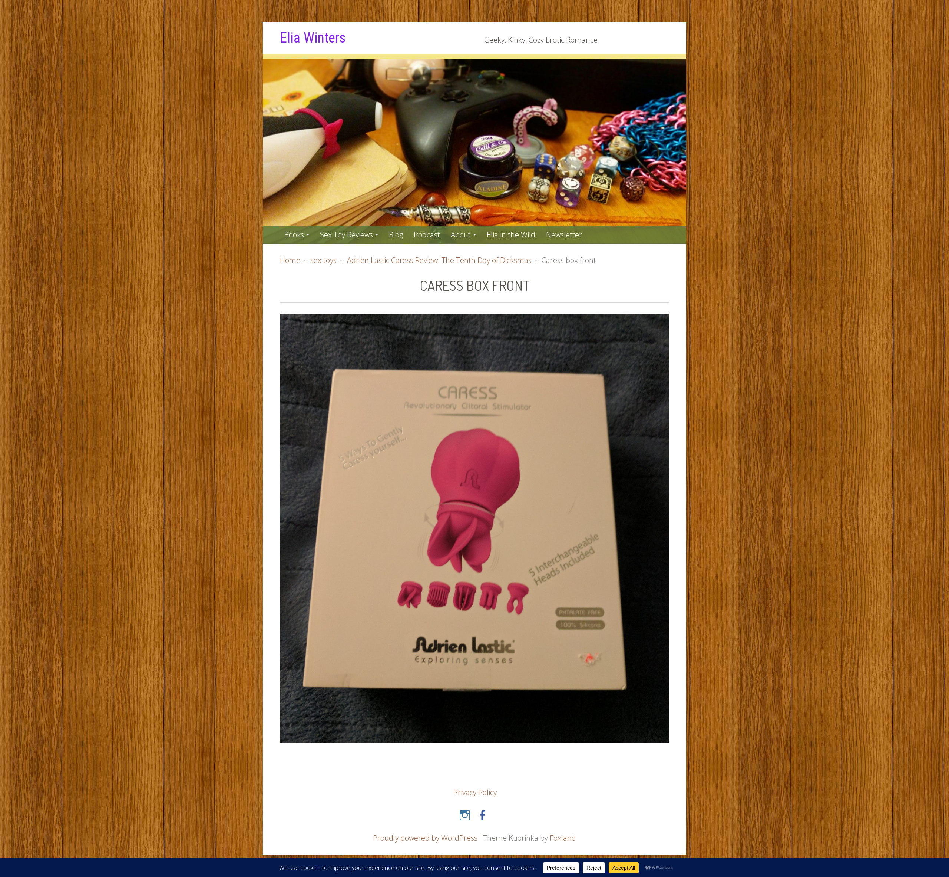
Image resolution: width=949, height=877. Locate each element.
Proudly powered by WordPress (425, 838)
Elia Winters (312, 38)
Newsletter (564, 235)
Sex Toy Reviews (346, 235)
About (461, 235)
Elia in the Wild (511, 235)
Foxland (563, 838)
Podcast (427, 235)
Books (294, 235)
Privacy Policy (475, 792)
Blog (396, 235)
